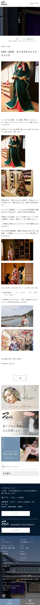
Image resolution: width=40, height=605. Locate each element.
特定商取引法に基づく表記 (29, 579)
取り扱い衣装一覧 (8, 547)
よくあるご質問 (26, 576)
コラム (23, 559)
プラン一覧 (24, 547)
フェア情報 (5, 571)
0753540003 (14, 497)
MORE (15, 513)
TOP (17, 39)
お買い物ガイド (8, 579)
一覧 (20, 378)
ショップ (5, 576)
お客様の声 (5, 565)
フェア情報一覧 (28, 39)
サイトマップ (25, 582)
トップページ (6, 541)
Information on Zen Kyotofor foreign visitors (10, 588)
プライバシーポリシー (10, 582)
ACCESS (15, 530)
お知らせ (23, 553)
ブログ (3, 559)
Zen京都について (26, 541)
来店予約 (10, 603)
